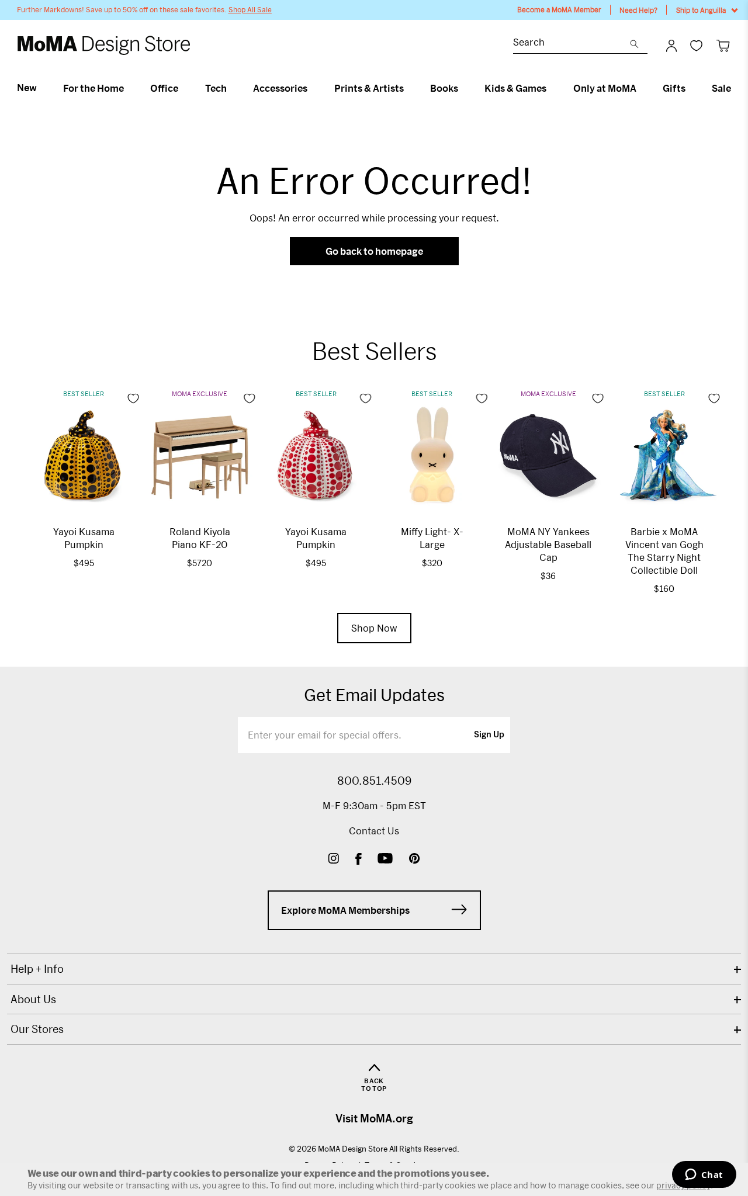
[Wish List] (696, 45)
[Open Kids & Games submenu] (551, 88)
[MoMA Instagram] (333, 859)
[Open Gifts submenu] (690, 88)
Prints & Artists (369, 88)
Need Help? (638, 10)
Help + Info (37, 968)
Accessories (280, 88)
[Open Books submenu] (463, 88)
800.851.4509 (374, 780)
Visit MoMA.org (374, 1118)
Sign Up (489, 735)
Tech (216, 88)
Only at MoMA (604, 88)
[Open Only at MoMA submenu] (641, 88)
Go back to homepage (374, 250)
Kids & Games (515, 88)
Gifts (674, 88)
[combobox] (571, 43)
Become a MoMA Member (559, 9)
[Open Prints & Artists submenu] (409, 88)
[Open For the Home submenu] (129, 88)
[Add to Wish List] (133, 398)
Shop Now (374, 627)
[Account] (671, 46)
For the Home (93, 88)
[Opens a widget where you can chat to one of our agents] (703, 1175)
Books (444, 88)
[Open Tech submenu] (232, 88)
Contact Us (374, 830)
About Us (33, 999)
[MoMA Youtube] (385, 859)
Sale (721, 88)
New (27, 87)
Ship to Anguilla (701, 10)
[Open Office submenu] (183, 88)
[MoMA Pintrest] (414, 859)
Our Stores (37, 1028)
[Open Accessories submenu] (312, 88)
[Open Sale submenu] (736, 88)
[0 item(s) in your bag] (723, 45)
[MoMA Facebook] (358, 859)
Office (164, 88)
